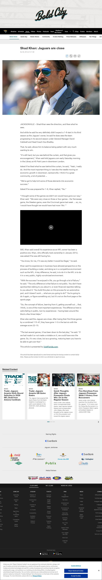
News (81, 495)
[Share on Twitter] (71, 57)
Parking (16, 504)
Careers (100, 522)
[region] (51, 570)
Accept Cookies (76, 576)
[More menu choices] (70, 31)
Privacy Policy (37, 576)
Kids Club (65, 537)
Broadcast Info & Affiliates (81, 509)
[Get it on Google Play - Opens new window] (57, 554)
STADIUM (32, 491)
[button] (51, 227)
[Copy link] (79, 56)
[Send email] (75, 57)
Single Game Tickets (49, 501)
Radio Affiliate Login (81, 516)
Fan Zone (65, 500)
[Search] (73, 31)
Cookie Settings (76, 565)
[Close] (99, 570)
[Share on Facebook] (67, 57)
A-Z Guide (33, 509)
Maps (16, 508)
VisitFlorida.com (51, 346)
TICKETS (48, 491)
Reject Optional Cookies (76, 571)
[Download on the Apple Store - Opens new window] (43, 554)
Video (81, 501)
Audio (81, 504)
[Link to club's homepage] (5, 31)
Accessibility (32, 513)
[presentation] (99, 422)
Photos (81, 498)
